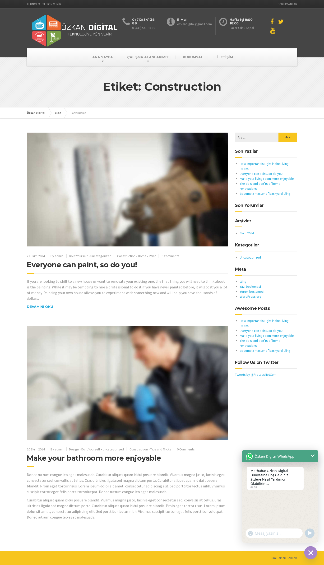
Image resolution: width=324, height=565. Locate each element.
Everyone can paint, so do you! (82, 264)
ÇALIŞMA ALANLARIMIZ (148, 57)
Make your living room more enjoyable (267, 178)
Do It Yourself (78, 256)
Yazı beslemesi (250, 286)
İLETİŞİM (225, 57)
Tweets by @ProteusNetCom (255, 374)
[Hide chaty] (310, 552)
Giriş (243, 281)
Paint (152, 256)
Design (74, 449)
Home (142, 256)
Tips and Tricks (160, 449)
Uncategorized (100, 256)
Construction (126, 256)
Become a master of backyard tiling (265, 193)
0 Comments (170, 256)
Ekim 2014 (247, 233)
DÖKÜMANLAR (287, 4)
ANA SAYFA (102, 57)
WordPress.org (250, 296)
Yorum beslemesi (252, 291)
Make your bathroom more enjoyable (94, 458)
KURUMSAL (193, 57)
